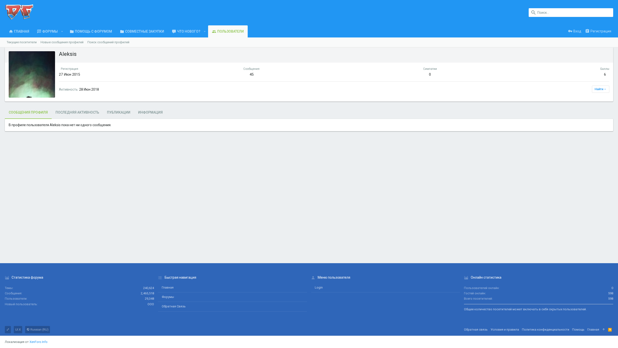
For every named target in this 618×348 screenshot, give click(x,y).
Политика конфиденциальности (545, 329)
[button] (62, 31)
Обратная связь (174, 306)
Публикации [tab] (118, 112)
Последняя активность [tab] (77, 112)
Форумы (168, 297)
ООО (150, 304)
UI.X (18, 329)
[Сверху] (604, 329)
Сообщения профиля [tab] (28, 112)
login (319, 287)
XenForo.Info (38, 342)
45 (251, 74)
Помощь (578, 329)
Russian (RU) (39, 329)
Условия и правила (505, 329)
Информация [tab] (150, 112)
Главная (168, 287)
